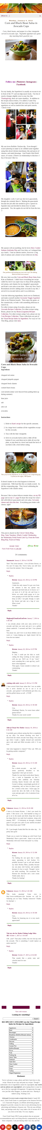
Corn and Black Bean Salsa (27, 277)
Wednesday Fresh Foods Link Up (16, 537)
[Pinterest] (3, 1127)
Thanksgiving (6, 98)
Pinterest (21, 82)
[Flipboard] (21, 1127)
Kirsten (14, 580)
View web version (21, 1011)
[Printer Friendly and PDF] (33, 546)
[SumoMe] (39, 1127)
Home (21, 1007)
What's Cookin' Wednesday (26, 535)
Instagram (31, 82)
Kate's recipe (16, 424)
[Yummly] (9, 1127)
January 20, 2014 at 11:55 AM (27, 763)
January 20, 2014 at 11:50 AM (27, 913)
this (36, 255)
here (19, 321)
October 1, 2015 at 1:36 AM (18, 935)
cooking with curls (12, 683)
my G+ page (14, 498)
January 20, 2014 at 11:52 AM (27, 852)
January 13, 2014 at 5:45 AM (23, 891)
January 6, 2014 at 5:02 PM (23, 560)
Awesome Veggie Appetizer (30, 298)
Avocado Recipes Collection (11, 309)
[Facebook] (27, 1127)
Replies (11, 576)
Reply (8, 571)
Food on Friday (14, 540)
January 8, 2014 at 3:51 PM (28, 683)
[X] (15, 1127)
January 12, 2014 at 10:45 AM (23, 808)
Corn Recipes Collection (9, 316)
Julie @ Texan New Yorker (15, 728)
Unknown (9, 808)
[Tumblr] (33, 1127)
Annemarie (10, 560)
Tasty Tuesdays (10, 535)
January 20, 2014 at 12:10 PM (27, 580)
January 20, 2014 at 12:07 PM (27, 649)
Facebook (21, 84)
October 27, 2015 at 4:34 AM (27, 955)
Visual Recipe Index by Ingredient (16, 319)
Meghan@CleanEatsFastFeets (16, 618)
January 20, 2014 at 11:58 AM (27, 705)
